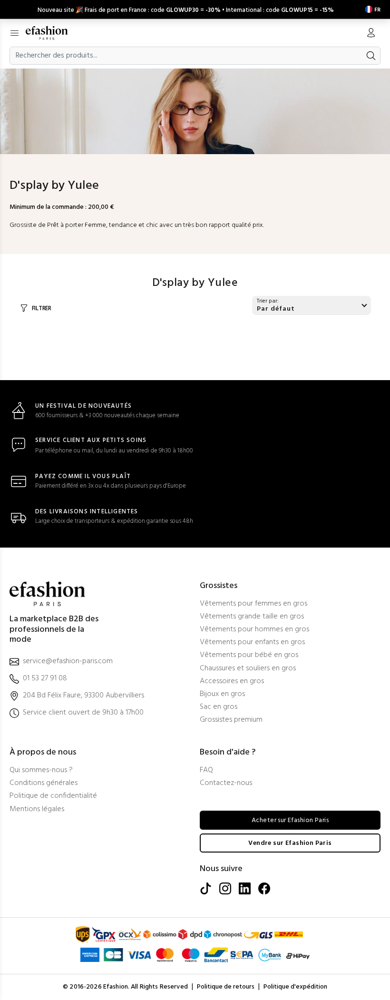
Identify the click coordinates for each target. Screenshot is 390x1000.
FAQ (206, 770)
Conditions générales (44, 783)
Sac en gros (218, 707)
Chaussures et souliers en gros (248, 668)
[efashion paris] (52, 33)
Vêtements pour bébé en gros (249, 655)
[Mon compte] (370, 33)
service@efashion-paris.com (68, 661)
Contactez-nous (226, 783)
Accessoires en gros (232, 681)
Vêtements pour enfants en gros (252, 642)
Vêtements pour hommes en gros (254, 629)
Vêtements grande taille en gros (252, 616)
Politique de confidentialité (53, 796)
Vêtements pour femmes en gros (253, 603)
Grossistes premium (231, 720)
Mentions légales (37, 809)
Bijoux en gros (222, 694)
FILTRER (41, 309)
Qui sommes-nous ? (41, 770)
